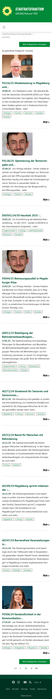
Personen (7, 234)
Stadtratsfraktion (29, 9)
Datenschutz (26, 695)
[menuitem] (8, 689)
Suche (32, 689)
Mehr (45, 122)
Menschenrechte (10, 370)
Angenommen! (9, 230)
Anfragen (7, 113)
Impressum (41, 689)
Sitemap (24, 689)
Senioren (28, 113)
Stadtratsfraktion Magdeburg (17, 34)
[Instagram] (18, 682)
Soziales (39, 113)
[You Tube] (25, 682)
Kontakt (15, 689)
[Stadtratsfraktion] (7, 11)
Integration (19, 647)
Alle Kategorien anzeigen (34, 44)
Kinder (28, 312)
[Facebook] (13, 682)
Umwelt (6, 116)
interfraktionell (35, 230)
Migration (32, 647)
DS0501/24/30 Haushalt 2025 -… (21, 215)
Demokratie (34, 366)
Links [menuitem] (36, 682)
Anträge (6, 37)
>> (36, 668)
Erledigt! (16, 570)
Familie (18, 113)
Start (8, 689)
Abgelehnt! (8, 414)
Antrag (22, 230)
